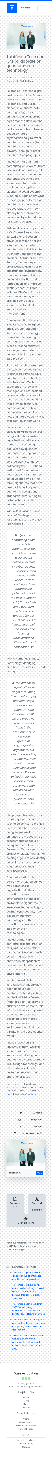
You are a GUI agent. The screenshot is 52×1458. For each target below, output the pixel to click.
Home (26, 1400)
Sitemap (26, 1447)
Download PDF (15, 1205)
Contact (26, 1407)
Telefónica (31, 1094)
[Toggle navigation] (41, 8)
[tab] (26, 1113)
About (26, 1404)
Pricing (26, 1418)
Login (26, 1397)
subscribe (11, 1094)
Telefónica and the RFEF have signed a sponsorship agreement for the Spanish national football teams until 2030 (27, 1342)
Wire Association (26, 1373)
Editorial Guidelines (26, 1425)
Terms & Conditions (26, 1440)
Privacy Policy (26, 1443)
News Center (26, 1422)
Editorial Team (26, 1429)
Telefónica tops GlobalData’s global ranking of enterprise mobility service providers (27, 1276)
